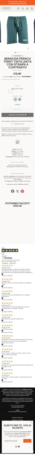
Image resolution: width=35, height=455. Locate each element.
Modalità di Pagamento (17, 417)
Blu (19, 99)
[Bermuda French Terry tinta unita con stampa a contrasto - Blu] (8, 237)
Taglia (17, 85)
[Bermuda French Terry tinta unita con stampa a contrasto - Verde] (6, 237)
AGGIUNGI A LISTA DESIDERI (16, 115)
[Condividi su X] (17, 191)
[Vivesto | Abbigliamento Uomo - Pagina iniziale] (6, 8)
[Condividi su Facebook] (12, 191)
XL (19, 91)
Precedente (5, 263)
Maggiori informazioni (24, 181)
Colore (17, 96)
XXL (24, 91)
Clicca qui (9, 166)
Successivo (13, 263)
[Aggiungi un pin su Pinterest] (22, 191)
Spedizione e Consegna (17, 420)
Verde (15, 99)
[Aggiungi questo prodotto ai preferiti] (10, 212)
